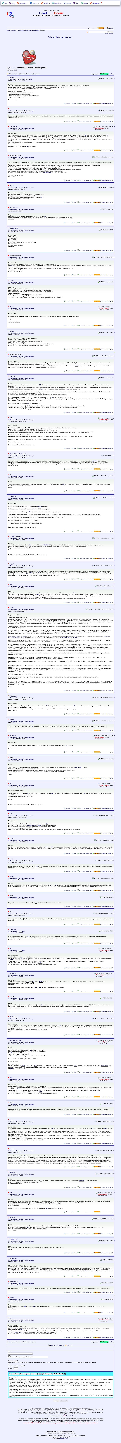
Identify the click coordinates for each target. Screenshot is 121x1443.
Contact (85, 3)
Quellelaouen (14, 1017)
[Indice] (21, 1374)
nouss (11, 306)
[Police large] (34, 1374)
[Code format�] (54, 1374)
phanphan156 (14, 1281)
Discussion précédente (29, 1342)
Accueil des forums (11, 30)
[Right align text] (62, 1374)
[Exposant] (23, 1374)
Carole (15, 70)
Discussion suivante (14, 1342)
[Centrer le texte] (59, 1374)
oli (10, 474)
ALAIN (12, 719)
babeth (12, 838)
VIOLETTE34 (14, 1239)
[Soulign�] (15, 1374)
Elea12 (12, 1192)
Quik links (46, 3)
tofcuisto (12, 1120)
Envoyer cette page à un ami (85, 103)
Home (5, 3)
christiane (13, 973)
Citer (75, 103)
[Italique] (12, 1374)
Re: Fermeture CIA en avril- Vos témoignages (21, 111)
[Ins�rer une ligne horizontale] (45, 1374)
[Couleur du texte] (26, 1374)
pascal (12, 1297)
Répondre (68, 103)
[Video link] (65, 1374)
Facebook (68, 3)
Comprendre (23, 3)
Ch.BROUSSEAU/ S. (16, 536)
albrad (11, 912)
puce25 (12, 564)
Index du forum (25, 74)
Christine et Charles (16, 1040)
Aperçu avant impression (57, 1345)
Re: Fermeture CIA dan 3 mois (16, 931)
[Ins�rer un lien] (37, 1374)
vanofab (12, 1217)
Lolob (11, 859)
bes (11, 584)
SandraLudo (13, 696)
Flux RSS (69, 1345)
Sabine (12, 418)
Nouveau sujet (37, 74)
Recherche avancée (109, 33)
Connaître (35, 3)
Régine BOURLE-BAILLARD (19, 454)
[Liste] (48, 1374)
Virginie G (13, 496)
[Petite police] (32, 1374)
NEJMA (12, 1172)
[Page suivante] (113, 74)
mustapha (13, 929)
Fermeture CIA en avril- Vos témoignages (20, 79)
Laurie (11, 608)
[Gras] (10, 1374)
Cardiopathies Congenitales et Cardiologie (28, 30)
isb (10, 109)
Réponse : (11, 1368)
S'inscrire (110, 28)
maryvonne (13, 126)
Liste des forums (13, 74)
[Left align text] (56, 1374)
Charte (77, 3)
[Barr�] (18, 1374)
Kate (11, 814)
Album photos (58, 3)
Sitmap (13, 3)
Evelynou (12, 376)
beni (11, 783)
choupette (13, 735)
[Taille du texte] (29, 1374)
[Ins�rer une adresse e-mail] (43, 1374)
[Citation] (51, 1374)
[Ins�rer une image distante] (40, 1374)
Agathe (12, 1149)
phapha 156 (13, 1258)
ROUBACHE (14, 207)
